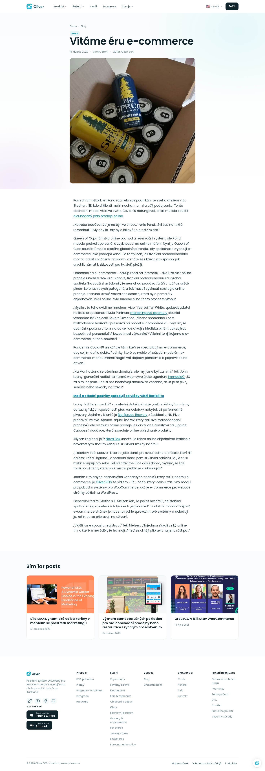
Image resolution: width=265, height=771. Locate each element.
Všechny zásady (222, 716)
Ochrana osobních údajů (223, 681)
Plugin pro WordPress (89, 690)
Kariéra (182, 685)
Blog (83, 26)
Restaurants (117, 690)
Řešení (77, 6)
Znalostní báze (153, 685)
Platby (80, 685)
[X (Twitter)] (29, 701)
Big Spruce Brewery (132, 415)
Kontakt (183, 696)
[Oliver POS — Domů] (35, 6)
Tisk (180, 690)
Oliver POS (104, 482)
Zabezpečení (220, 694)
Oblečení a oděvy (121, 701)
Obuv (113, 707)
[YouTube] (37, 701)
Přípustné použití (222, 711)
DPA (214, 700)
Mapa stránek (180, 763)
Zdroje (126, 6)
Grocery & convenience (118, 720)
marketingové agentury (148, 313)
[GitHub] (53, 701)
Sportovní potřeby (121, 713)
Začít (232, 6)
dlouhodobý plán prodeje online (98, 216)
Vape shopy (117, 679)
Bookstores (117, 739)
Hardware (82, 701)
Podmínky (218, 688)
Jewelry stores (119, 733)
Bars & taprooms (120, 696)
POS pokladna (85, 679)
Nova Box (113, 439)
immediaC (176, 377)
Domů (73, 26)
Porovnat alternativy (123, 744)
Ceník (94, 6)
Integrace (109, 6)
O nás (181, 679)
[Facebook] (45, 701)
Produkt (59, 6)
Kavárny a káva (119, 685)
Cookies (217, 705)
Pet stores (116, 728)
